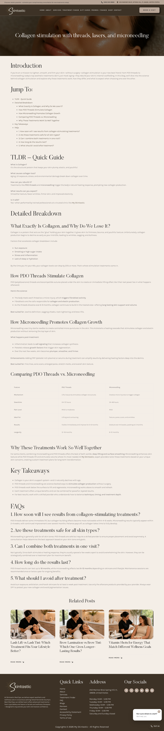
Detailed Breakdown (24, 102)
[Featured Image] (33, 624)
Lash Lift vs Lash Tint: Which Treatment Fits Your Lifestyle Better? (30, 647)
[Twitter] (142, 690)
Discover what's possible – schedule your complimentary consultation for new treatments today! (36, 2)
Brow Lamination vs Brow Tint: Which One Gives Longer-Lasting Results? (80, 647)
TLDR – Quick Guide (23, 99)
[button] (107, 2)
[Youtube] (147, 690)
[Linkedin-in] (137, 690)
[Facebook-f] (126, 690)
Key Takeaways (21, 124)
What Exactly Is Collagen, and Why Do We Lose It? (41, 106)
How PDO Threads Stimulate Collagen (35, 110)
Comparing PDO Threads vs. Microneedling (37, 117)
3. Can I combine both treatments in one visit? (39, 138)
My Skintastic (78, 203)
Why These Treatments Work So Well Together (39, 120)
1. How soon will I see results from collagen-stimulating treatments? (49, 131)
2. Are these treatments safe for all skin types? (39, 135)
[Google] (152, 690)
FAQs (17, 127)
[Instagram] (131, 690)
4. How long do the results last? (33, 142)
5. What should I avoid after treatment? (36, 145)
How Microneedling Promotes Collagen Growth (39, 113)
